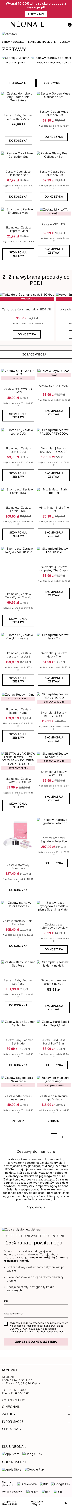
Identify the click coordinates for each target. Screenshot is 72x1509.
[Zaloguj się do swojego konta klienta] (59, 24)
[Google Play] (32, 1453)
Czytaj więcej (36, 1207)
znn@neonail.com (13, 1399)
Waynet (36, 1504)
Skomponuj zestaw (18, 254)
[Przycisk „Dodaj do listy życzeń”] (32, 93)
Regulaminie (32, 1331)
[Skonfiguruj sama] (15, 58)
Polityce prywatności (53, 1331)
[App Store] (10, 1453)
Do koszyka (18, 140)
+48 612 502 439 (14, 1390)
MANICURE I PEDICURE (42, 41)
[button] (68, 24)
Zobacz (18, 1121)
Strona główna (13, 41)
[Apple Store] (11, 1469)
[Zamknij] (69, 9)
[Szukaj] (51, 24)
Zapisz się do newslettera (36, 1341)
